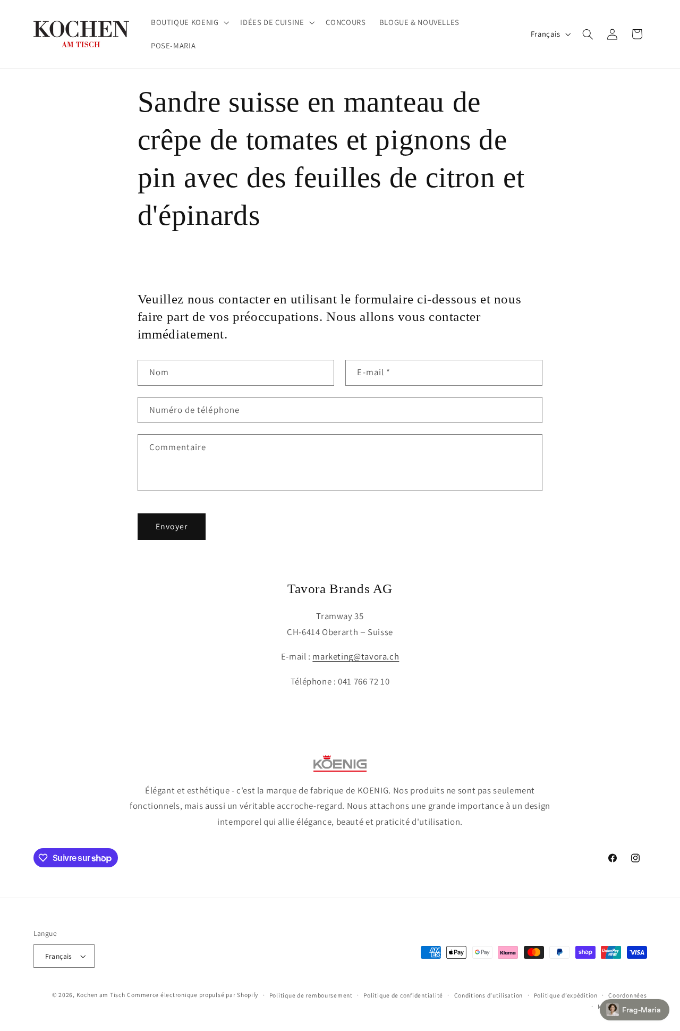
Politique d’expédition (566, 995)
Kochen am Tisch (100, 995)
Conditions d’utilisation (488, 995)
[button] (188, 22)
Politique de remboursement (311, 995)
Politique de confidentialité (403, 995)
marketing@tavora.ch (355, 656)
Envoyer (172, 526)
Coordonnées (627, 995)
